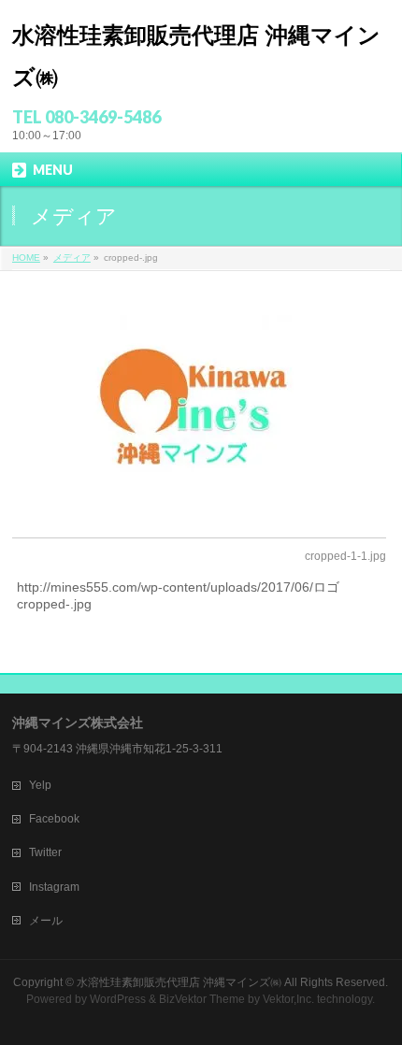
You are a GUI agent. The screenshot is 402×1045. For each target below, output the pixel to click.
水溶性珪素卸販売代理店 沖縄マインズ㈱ (179, 982)
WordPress (118, 999)
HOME (26, 257)
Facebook (54, 818)
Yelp (40, 785)
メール (46, 920)
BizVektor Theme (202, 999)
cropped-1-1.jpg (345, 556)
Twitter (45, 852)
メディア (72, 257)
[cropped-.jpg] (199, 402)
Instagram (54, 887)
